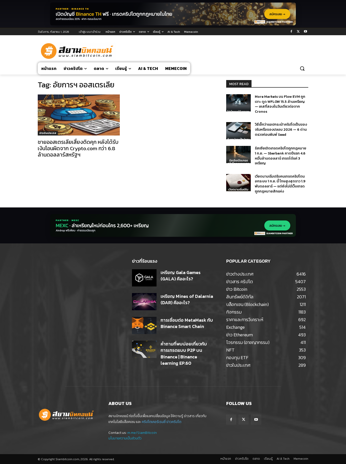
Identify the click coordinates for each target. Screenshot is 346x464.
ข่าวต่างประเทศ (47, 133)
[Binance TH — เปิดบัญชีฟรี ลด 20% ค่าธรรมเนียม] (173, 14)
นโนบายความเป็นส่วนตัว (125, 438)
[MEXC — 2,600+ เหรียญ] (173, 225)
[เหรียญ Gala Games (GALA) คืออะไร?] (144, 277)
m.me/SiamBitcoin (142, 432)
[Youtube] (305, 32)
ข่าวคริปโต (173, 421)
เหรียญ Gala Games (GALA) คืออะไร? (181, 275)
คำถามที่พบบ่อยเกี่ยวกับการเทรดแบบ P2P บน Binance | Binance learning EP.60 (184, 353)
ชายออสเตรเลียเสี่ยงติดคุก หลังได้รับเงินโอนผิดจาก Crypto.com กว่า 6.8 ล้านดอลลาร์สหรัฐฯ (78, 148)
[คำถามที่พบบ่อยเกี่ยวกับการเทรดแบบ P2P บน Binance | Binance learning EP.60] (144, 349)
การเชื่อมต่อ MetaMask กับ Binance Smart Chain (187, 323)
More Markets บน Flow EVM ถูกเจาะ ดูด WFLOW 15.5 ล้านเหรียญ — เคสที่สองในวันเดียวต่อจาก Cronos (280, 104)
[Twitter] (298, 32)
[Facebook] (291, 32)
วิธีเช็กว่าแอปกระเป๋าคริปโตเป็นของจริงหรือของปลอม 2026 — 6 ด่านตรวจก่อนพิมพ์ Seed (281, 129)
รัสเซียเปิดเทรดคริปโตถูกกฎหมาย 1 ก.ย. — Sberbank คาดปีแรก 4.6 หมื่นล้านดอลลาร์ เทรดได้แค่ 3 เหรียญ (280, 156)
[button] (302, 68)
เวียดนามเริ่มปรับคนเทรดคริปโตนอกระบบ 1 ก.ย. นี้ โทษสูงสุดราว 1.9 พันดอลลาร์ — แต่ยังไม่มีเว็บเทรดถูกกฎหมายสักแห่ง (280, 184)
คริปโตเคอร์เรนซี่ (154, 421)
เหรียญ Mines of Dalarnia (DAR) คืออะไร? (187, 299)
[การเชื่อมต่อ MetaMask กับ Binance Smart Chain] (144, 325)
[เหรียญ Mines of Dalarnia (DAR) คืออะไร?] (144, 301)
